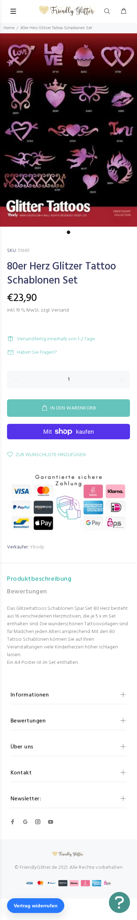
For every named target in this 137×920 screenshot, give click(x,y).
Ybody (37, 547)
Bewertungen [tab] (27, 592)
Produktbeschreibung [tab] (39, 579)
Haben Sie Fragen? (37, 352)
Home (9, 28)
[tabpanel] (68, 130)
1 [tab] (68, 232)
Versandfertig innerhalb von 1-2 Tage (56, 339)
